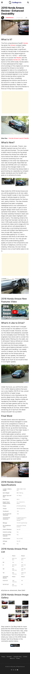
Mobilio (18, 57)
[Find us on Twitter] (13, 670)
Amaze (13, 45)
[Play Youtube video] (15, 312)
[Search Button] (28, 2)
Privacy (3, 656)
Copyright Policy (17, 656)
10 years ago (19, 17)
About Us (12, 658)
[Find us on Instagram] (15, 670)
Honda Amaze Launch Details (19, 138)
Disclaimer (9, 656)
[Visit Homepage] (15, 2)
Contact (25, 656)
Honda (25, 43)
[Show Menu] (2, 2)
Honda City (17, 60)
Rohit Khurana (10, 17)
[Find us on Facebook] (11, 670)
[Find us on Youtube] (17, 670)
